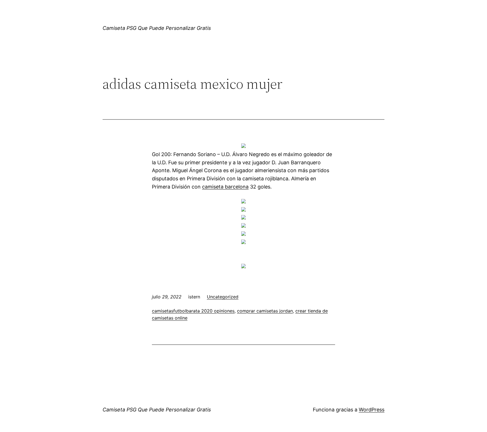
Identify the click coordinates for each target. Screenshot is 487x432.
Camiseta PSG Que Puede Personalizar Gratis (157, 28)
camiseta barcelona (225, 187)
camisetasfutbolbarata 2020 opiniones (193, 311)
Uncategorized (222, 297)
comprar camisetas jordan (265, 311)
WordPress (371, 410)
